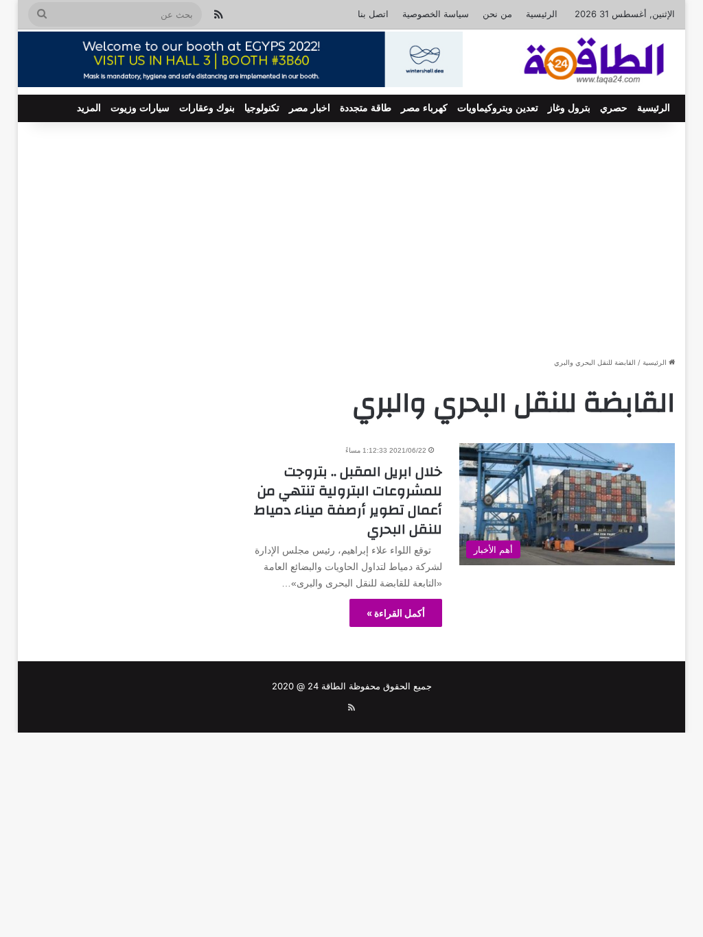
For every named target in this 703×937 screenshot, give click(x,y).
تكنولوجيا (261, 108)
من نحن (497, 13)
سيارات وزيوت (140, 108)
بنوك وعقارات (207, 108)
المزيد (89, 108)
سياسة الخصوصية (435, 13)
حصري (613, 108)
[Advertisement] (351, 239)
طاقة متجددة (365, 108)
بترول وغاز (569, 108)
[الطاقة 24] (574, 62)
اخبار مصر (309, 108)
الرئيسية (541, 13)
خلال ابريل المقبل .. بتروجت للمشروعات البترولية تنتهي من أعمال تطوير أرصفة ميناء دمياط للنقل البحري (348, 500)
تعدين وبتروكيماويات (497, 108)
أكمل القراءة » (396, 613)
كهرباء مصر (424, 108)
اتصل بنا (373, 13)
